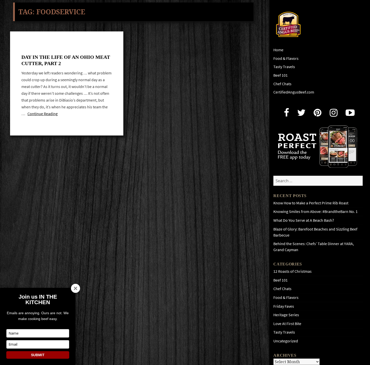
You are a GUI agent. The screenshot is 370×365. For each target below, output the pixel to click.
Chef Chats (282, 83)
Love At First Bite (287, 323)
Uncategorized (285, 341)
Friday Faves (283, 306)
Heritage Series (286, 314)
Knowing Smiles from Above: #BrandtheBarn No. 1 (315, 211)
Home (278, 50)
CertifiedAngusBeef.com (293, 92)
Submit (38, 355)
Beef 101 (280, 75)
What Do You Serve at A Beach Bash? (303, 220)
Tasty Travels (284, 66)
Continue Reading (42, 113)
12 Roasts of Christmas (292, 271)
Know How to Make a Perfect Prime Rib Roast (310, 203)
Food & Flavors (286, 58)
